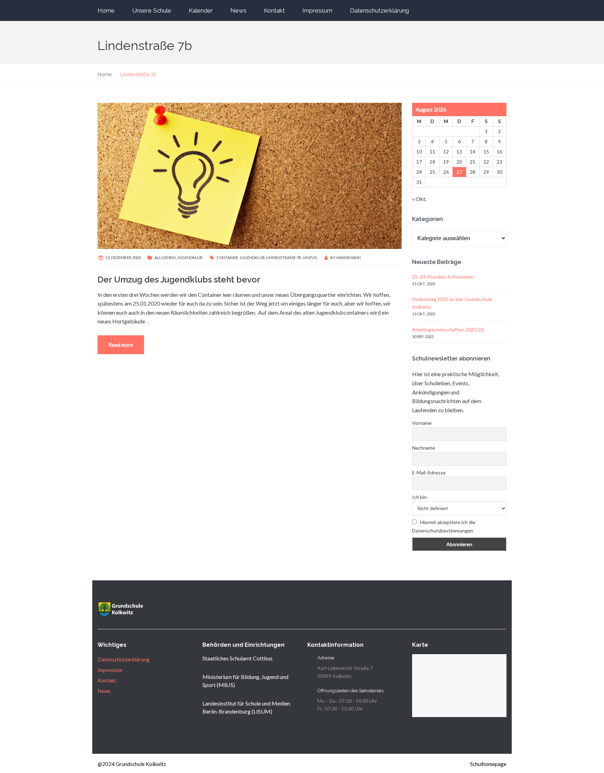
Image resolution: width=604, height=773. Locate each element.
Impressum (317, 10)
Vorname (422, 423)
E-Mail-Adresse (429, 472)
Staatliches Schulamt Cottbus (237, 658)
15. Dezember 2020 (123, 257)
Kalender (201, 10)
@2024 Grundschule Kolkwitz (132, 764)
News (238, 10)
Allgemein (165, 257)
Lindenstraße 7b (283, 257)
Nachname (423, 448)
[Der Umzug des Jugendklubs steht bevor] (250, 175)
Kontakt (274, 10)
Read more (120, 345)
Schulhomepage (488, 764)
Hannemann (348, 257)
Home (106, 10)
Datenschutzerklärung (379, 10)
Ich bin (419, 497)
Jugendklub (190, 257)
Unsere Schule (151, 10)
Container (227, 257)
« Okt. (419, 198)
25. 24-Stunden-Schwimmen (443, 277)
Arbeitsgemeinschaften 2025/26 (448, 329)
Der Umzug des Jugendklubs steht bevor (179, 279)
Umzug (310, 257)
